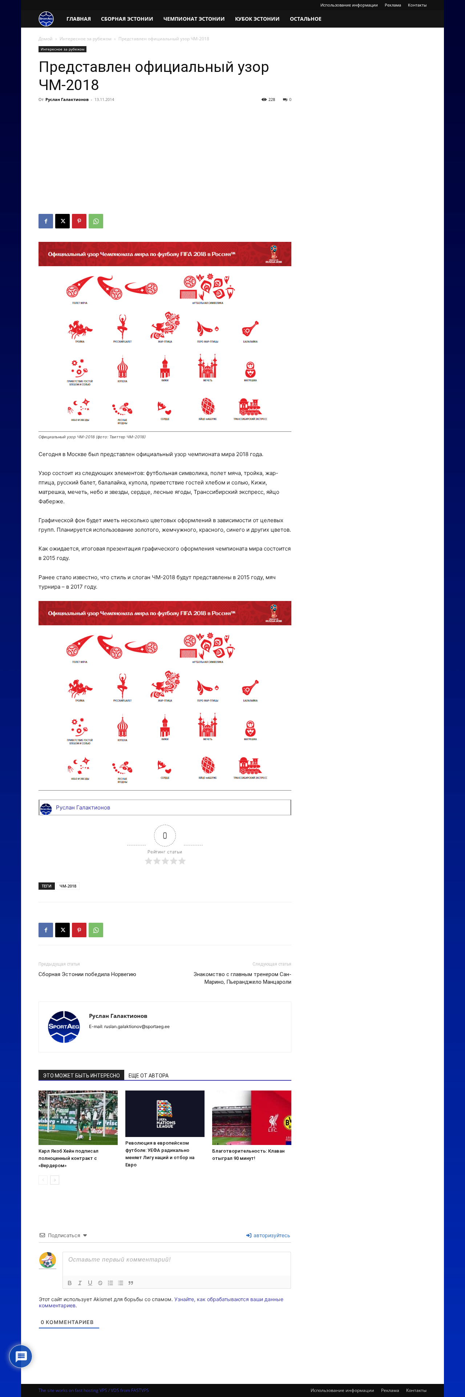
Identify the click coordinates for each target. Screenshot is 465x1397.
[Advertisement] (165, 159)
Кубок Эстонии (257, 18)
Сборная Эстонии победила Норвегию (87, 974)
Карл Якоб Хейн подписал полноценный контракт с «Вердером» (68, 1158)
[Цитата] (131, 1283)
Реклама (393, 5)
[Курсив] (80, 1283)
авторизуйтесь (271, 1235)
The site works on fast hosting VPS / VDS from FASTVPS (94, 1390)
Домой (46, 39)
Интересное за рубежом (86, 39)
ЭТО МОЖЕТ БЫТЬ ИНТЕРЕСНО (81, 1076)
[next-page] (54, 1180)
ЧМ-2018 (68, 886)
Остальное (306, 18)
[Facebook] (46, 221)
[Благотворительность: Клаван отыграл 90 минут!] (251, 1118)
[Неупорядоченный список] (121, 1283)
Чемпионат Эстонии (194, 18)
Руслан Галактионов (67, 99)
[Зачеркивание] (100, 1283)
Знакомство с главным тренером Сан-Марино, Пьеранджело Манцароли (242, 978)
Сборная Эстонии (127, 18)
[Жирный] (70, 1283)
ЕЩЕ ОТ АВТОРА (149, 1076)
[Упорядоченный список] (110, 1283)
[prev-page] (43, 1180)
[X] (62, 221)
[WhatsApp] (96, 221)
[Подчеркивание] (90, 1283)
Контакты (417, 5)
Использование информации (349, 5)
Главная (78, 18)
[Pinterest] (79, 221)
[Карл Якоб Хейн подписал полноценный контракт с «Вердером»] (78, 1118)
